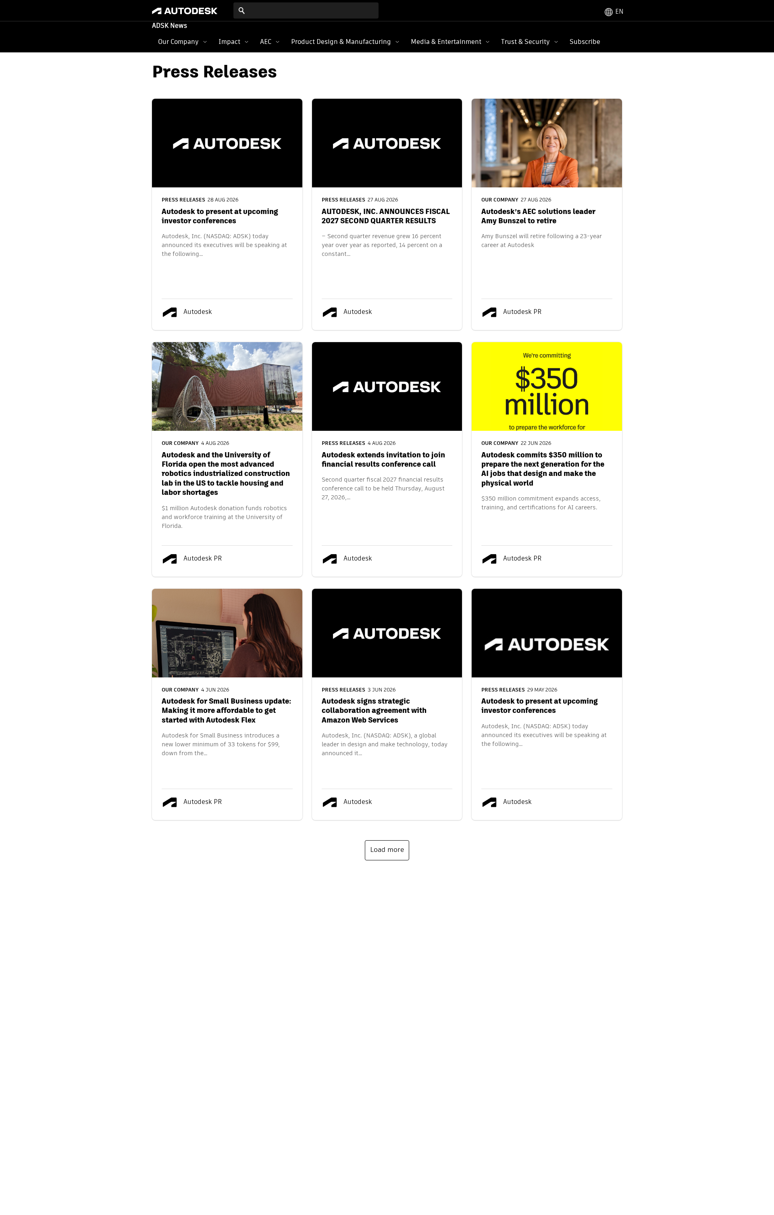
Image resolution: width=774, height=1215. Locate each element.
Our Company (178, 41)
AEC (265, 41)
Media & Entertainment (446, 41)
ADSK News (169, 26)
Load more (387, 850)
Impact (229, 41)
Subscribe (585, 41)
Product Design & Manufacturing (341, 41)
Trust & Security (525, 41)
